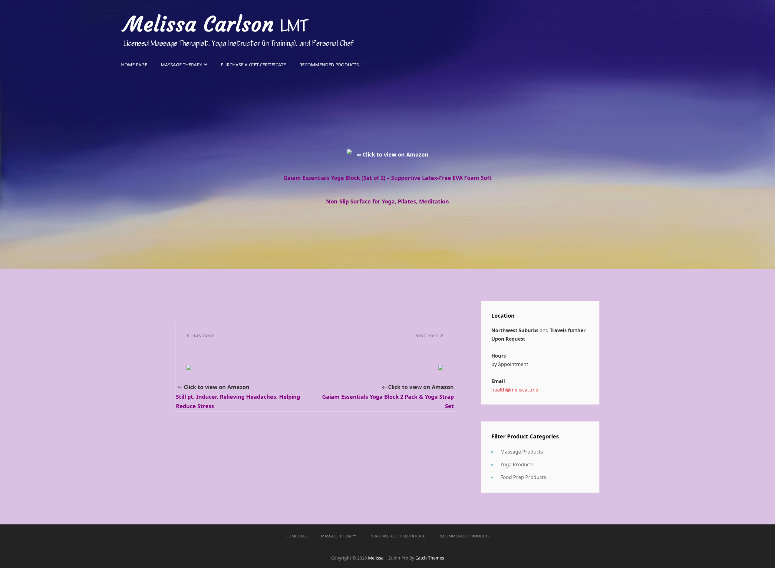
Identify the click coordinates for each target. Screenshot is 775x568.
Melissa (376, 558)
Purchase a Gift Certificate (253, 64)
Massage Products (521, 451)
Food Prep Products (523, 477)
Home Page (134, 64)
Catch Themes (429, 558)
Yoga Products (517, 464)
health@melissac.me (514, 389)
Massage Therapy (181, 64)
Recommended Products (329, 64)
